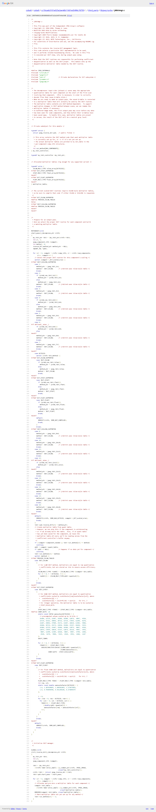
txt (147, 809)
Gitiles (13, 809)
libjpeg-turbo (106, 10)
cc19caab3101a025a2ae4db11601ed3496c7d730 (62, 10)
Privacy (18, 809)
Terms (24, 809)
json (152, 809)
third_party (93, 10)
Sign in (151, 3)
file (69, 15)
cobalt (29, 10)
